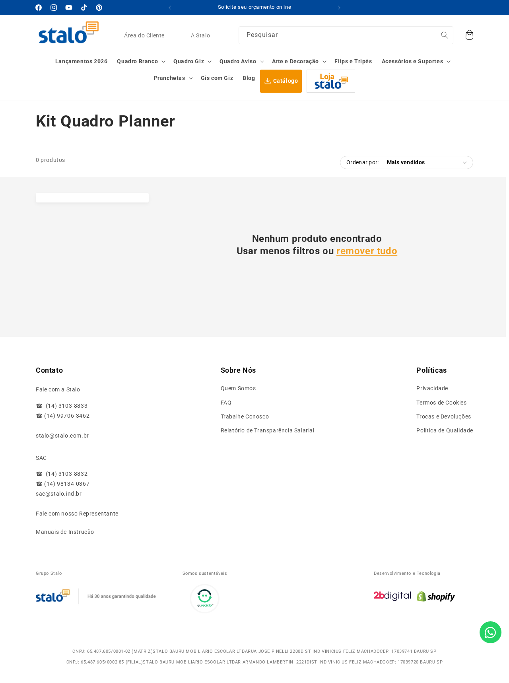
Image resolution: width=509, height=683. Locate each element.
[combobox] (346, 35)
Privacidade (432, 388)
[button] (140, 61)
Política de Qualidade (444, 430)
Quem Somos (238, 388)
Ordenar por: (362, 162)
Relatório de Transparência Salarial (268, 430)
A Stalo (200, 35)
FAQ (226, 402)
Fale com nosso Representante (77, 513)
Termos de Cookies (441, 402)
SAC (41, 458)
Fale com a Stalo (58, 389)
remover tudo (366, 251)
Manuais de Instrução (65, 532)
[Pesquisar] (444, 35)
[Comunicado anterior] (170, 7)
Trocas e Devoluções (443, 416)
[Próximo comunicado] (339, 7)
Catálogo (285, 81)
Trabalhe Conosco (245, 416)
